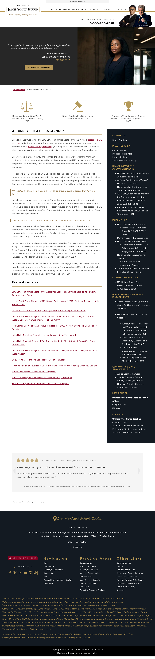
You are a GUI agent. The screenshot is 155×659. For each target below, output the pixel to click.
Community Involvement (127, 577)
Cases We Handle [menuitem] (68, 10)
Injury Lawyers (19, 90)
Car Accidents (119, 150)
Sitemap (120, 590)
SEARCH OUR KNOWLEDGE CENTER (23, 558)
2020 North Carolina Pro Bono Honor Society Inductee (38, 360)
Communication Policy (126, 587)
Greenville (106, 532)
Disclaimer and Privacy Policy (129, 583)
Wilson (94, 536)
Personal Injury (119, 157)
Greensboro (93, 532)
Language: (74, 1)
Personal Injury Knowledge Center (57, 580)
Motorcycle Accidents (89, 570)
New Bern (45, 536)
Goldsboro (81, 532)
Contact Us (48, 573)
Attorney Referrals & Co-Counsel (130, 580)
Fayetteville (67, 532)
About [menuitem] (52, 10)
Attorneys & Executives (53, 570)
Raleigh (56, 536)
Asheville (33, 532)
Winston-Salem (106, 536)
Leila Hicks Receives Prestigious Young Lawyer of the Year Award (44, 335)
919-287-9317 (63, 60)
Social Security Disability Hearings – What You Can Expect (40, 383)
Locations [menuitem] (107, 10)
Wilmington (82, 536)
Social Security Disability (40, 147)
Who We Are (48, 566)
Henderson (119, 532)
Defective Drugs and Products (92, 590)
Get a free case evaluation (38, 68)
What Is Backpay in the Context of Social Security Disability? (42, 377)
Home (46, 563)
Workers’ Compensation (90, 573)
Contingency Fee (124, 563)
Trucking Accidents (88, 566)
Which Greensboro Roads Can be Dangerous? (34, 371)
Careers (120, 566)
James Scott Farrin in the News (130, 573)
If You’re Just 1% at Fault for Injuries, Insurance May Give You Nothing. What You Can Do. (54, 366)
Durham (55, 532)
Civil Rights (84, 587)
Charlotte (45, 532)
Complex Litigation (88, 583)
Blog (45, 577)
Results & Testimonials (126, 570)
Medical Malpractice (122, 154)
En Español (48, 583)
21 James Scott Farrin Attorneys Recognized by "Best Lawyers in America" (49, 310)
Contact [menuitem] (120, 10)
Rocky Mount (68, 536)
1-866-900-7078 (102, 23)
